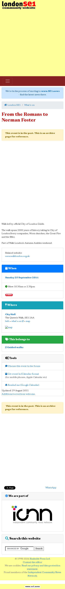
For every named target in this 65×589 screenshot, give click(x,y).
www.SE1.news (50, 91)
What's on (29, 105)
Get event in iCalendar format (23, 374)
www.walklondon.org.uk (17, 256)
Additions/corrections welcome (18, 394)
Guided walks (15, 347)
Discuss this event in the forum (23, 366)
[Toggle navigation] (7, 81)
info (7, 321)
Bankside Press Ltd (40, 559)
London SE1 (14, 105)
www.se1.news (32, 587)
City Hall (10, 314)
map (28, 321)
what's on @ (17, 321)
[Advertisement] (32, 43)
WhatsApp (50, 488)
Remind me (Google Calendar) (23, 385)
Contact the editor (32, 562)
